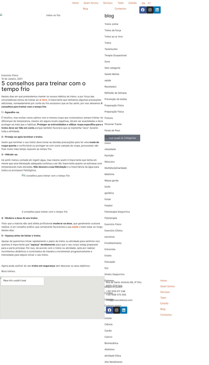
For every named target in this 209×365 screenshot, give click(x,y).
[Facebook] (142, 10)
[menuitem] (143, 3)
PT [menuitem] (149, 3)
